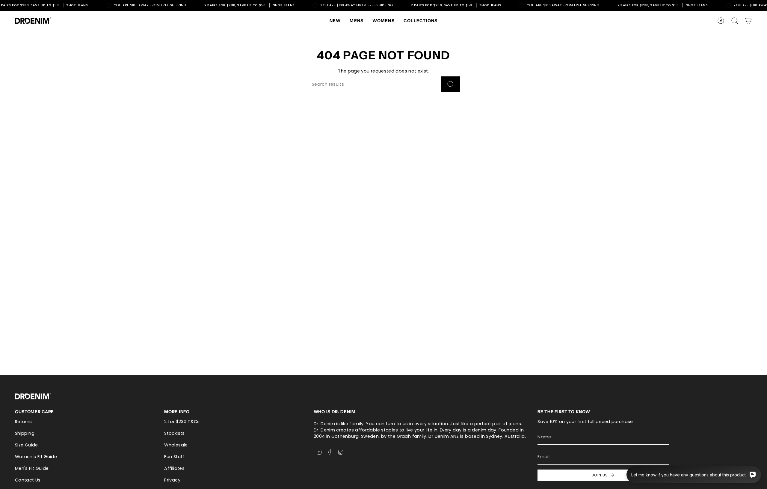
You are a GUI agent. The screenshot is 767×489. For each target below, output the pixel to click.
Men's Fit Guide (32, 468)
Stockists (174, 433)
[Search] (450, 84)
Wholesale (176, 445)
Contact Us (28, 480)
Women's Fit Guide (36, 457)
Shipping (24, 433)
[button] (356, 21)
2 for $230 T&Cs (182, 422)
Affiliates (174, 468)
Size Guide (26, 445)
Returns (23, 422)
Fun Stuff (174, 457)
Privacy (172, 480)
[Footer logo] (33, 396)
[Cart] (748, 21)
